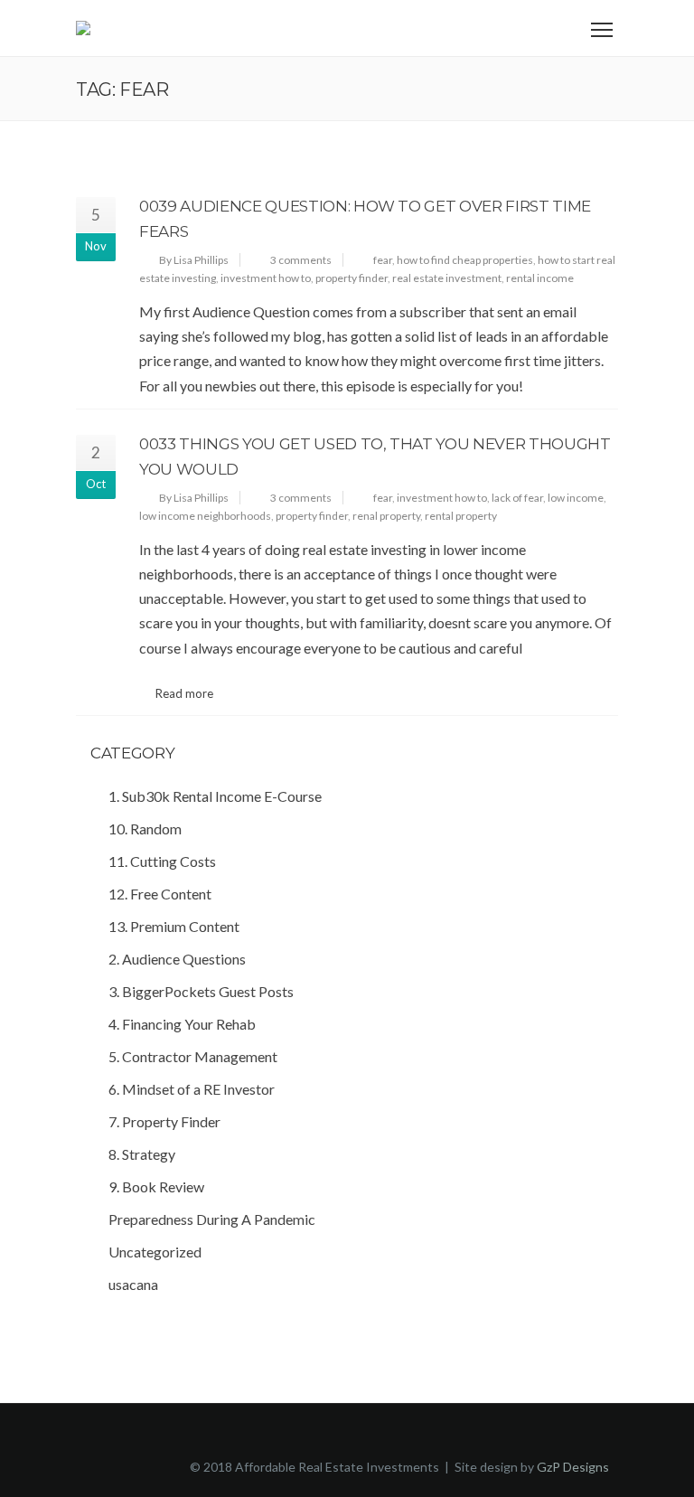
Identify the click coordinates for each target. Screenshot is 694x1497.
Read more (184, 693)
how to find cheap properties (465, 260)
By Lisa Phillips (194, 260)
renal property (386, 516)
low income (576, 497)
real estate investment (447, 278)
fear (382, 260)
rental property (461, 516)
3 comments (301, 260)
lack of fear (517, 497)
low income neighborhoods (205, 516)
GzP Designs (573, 1466)
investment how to (265, 278)
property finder (351, 278)
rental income (540, 278)
